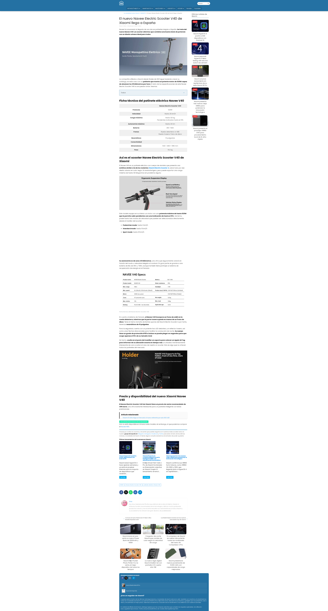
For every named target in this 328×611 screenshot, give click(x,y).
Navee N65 (125, 427)
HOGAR (180, 8)
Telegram (141, 434)
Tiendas (189, 8)
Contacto (135, 609)
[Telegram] (140, 492)
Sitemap (130, 609)
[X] (126, 492)
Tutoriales (197, 8)
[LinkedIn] (135, 492)
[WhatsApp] (131, 492)
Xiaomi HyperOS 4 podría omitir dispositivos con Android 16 (127, 457)
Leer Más (122, 477)
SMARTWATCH (147, 8)
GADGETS (171, 8)
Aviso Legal (124, 609)
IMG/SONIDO (159, 8)
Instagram (147, 434)
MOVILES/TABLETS (133, 8)
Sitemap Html (174, 609)
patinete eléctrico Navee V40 (152, 485)
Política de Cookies (158, 609)
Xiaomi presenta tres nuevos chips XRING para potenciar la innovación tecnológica (176, 457)
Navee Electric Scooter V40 (133, 485)
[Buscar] (208, 3)
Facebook (155, 434)
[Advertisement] (153, 247)
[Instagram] (129, 578)
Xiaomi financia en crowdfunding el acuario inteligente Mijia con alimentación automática (151, 458)
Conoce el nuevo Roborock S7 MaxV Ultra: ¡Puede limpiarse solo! (138, 518)
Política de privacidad (146, 609)
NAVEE (122, 485)
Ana (130, 501)
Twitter (161, 434)
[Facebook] (121, 492)
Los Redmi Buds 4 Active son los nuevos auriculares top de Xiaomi (173, 518)
